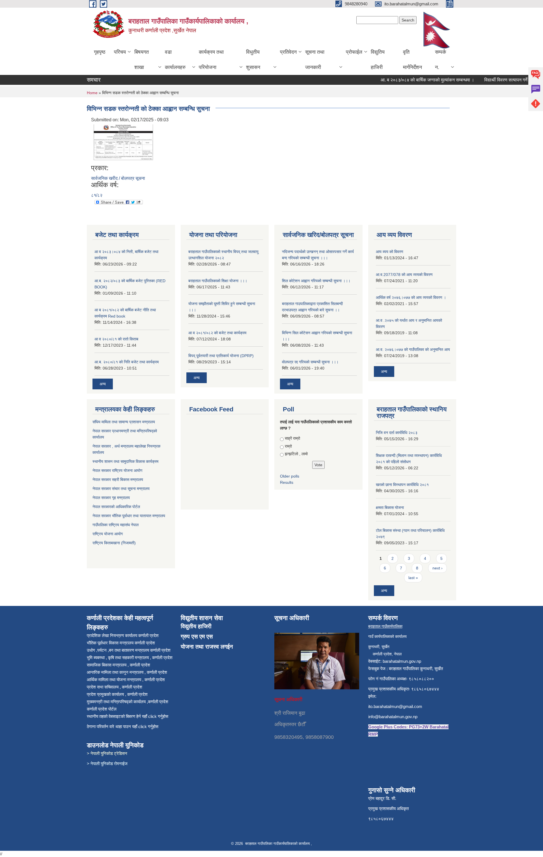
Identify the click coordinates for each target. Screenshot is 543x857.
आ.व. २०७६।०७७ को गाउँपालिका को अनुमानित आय (413, 349)
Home (92, 92)
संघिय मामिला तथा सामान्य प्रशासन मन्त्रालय (124, 422)
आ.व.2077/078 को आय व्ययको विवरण (404, 274)
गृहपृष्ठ (99, 52)
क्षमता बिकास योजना (390, 507)
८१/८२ (96, 195)
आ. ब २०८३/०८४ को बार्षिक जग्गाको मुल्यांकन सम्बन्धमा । (416, 79)
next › (437, 568)
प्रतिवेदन (288, 52)
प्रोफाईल (354, 52)
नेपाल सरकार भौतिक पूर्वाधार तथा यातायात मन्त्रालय (128, 515)
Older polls (289, 476)
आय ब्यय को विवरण (389, 251)
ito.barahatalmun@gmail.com (395, 706)
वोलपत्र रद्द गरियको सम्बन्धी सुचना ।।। (310, 362)
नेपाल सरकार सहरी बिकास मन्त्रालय (118, 479)
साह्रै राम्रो (292, 438)
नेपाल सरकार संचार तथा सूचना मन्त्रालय (121, 488)
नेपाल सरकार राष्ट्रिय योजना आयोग (117, 470)
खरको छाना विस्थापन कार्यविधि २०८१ (402, 484)
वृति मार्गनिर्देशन (412, 59)
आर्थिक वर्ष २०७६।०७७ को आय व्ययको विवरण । (411, 297)
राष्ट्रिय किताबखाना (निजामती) (114, 543)
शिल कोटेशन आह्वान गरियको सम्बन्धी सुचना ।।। (316, 281)
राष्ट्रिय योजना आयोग (107, 534)
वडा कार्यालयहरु (175, 59)
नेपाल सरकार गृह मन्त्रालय (111, 497)
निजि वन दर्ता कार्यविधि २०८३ (396, 432)
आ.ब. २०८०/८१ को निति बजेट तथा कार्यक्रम (126, 362)
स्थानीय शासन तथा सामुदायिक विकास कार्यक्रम (126, 461)
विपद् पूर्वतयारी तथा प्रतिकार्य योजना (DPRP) (221, 355)
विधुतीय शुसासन (253, 59)
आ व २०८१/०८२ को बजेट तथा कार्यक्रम (217, 333)
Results (286, 482)
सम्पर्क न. (440, 59)
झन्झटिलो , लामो (296, 454)
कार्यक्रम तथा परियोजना (211, 59)
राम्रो (288, 446)
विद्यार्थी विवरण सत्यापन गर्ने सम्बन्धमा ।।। (507, 79)
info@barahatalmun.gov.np (392, 716)
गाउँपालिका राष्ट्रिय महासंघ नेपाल (115, 525)
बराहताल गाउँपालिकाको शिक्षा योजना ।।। (217, 281)
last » (413, 577)
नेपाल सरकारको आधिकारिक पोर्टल (116, 506)
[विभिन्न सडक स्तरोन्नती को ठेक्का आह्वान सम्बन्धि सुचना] (123, 143)
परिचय (120, 52)
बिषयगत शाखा (141, 59)
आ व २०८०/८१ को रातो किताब (116, 339)
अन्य (103, 384)
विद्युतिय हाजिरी (378, 59)
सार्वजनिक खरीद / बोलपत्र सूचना (118, 178)
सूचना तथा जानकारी (314, 59)
